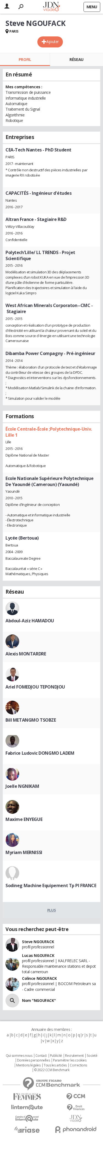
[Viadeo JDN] (76, 1118)
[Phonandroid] (76, 1129)
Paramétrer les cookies (70, 1060)
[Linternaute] (27, 1107)
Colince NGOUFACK (39, 978)
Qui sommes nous (19, 1056)
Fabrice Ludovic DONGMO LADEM (39, 753)
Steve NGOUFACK (38, 941)
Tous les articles (55, 1065)
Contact (41, 1056)
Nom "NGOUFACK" (39, 1000)
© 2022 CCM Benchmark (51, 1070)
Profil (25, 59)
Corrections (78, 1065)
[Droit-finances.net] (76, 1107)
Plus (51, 910)
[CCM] (76, 1096)
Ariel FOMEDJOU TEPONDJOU (35, 687)
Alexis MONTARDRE (25, 654)
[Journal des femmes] (27, 1096)
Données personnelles (33, 1060)
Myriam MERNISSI (23, 852)
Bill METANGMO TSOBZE (30, 720)
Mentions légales (28, 1065)
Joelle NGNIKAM (22, 786)
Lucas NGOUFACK (38, 955)
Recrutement (74, 1056)
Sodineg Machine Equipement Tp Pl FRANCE (50, 885)
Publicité (56, 1056)
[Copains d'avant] (27, 1118)
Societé (92, 1056)
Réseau (76, 59)
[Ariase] (27, 1130)
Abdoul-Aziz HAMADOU (29, 621)
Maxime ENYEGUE (23, 819)
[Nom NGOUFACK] (12, 1000)
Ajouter (52, 41)
